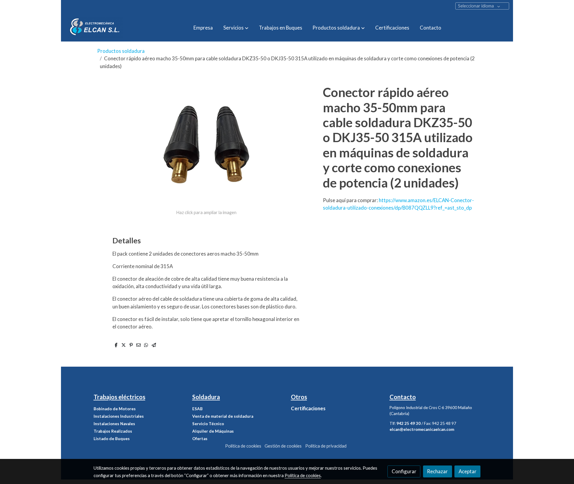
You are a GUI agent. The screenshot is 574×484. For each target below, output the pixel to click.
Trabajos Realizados (113, 431)
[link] (95, 28)
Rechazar (437, 471)
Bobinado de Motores (115, 408)
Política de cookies (243, 445)
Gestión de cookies (283, 445)
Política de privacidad (325, 445)
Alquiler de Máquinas (213, 431)
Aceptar (468, 471)
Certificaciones (308, 408)
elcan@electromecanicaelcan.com (422, 429)
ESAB (197, 408)
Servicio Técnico (208, 423)
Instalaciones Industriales (119, 416)
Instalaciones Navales (114, 423)
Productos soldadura (121, 51)
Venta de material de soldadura (222, 416)
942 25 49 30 (408, 423)
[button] (236, 27)
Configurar (404, 471)
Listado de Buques (112, 438)
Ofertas (199, 438)
